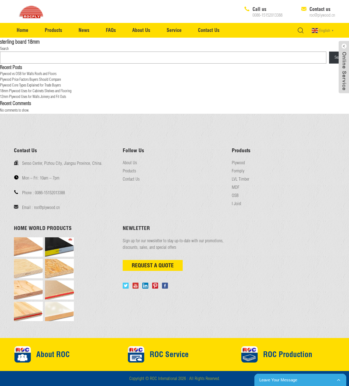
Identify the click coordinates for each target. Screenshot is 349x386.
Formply (238, 170)
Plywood (238, 162)
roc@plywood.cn (322, 15)
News (84, 30)
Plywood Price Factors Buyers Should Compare (30, 79)
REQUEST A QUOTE (153, 265)
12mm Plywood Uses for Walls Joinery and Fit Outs (33, 96)
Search (4, 48)
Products (53, 30)
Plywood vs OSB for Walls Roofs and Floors (28, 73)
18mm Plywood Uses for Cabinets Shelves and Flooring (35, 90)
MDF (235, 187)
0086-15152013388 (267, 15)
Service (174, 30)
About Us (141, 30)
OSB (235, 195)
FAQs (111, 30)
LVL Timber (240, 179)
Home (22, 30)
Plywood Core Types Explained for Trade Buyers (30, 85)
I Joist (236, 203)
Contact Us (208, 30)
